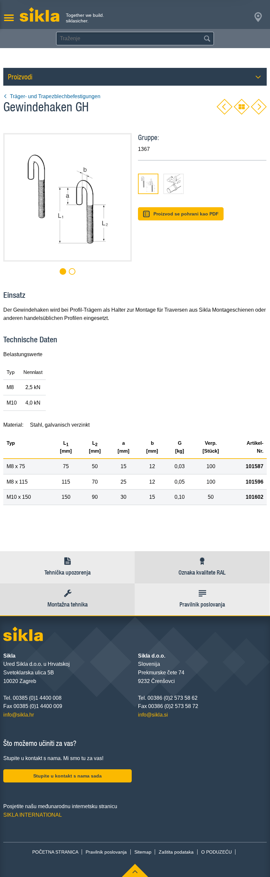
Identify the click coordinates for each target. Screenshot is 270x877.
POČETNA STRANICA (55, 852)
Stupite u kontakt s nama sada (67, 775)
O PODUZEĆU (216, 852)
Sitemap (142, 852)
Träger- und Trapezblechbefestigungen (55, 96)
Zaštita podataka (176, 852)
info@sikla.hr (18, 715)
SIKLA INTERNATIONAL (32, 815)
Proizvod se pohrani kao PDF (186, 213)
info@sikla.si (153, 715)
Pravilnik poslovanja (106, 852)
